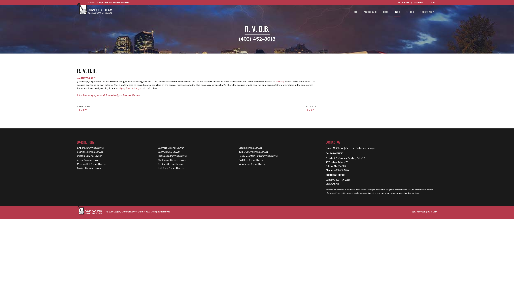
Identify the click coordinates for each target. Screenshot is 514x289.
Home (355, 12)
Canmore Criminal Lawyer (171, 148)
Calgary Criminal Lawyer (89, 168)
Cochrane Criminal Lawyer (90, 152)
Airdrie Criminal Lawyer (88, 160)
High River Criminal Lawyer (171, 168)
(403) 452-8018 (341, 170)
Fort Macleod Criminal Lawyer (172, 156)
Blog (432, 3)
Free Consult (420, 3)
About (386, 12)
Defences (410, 12)
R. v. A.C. (310, 110)
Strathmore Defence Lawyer (172, 160)
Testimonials (403, 3)
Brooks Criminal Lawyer (250, 148)
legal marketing (419, 211)
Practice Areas (370, 12)
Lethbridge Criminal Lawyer (90, 148)
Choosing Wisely (427, 12)
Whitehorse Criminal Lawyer (252, 164)
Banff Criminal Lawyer (169, 152)
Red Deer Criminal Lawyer (251, 160)
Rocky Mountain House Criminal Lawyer (258, 156)
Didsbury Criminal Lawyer (170, 164)
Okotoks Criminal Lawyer (89, 156)
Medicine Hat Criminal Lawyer (91, 164)
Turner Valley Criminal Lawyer (253, 152)
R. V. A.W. (82, 110)
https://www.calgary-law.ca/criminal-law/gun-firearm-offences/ (108, 95)
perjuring (280, 81)
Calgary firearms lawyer (129, 88)
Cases (397, 12)
